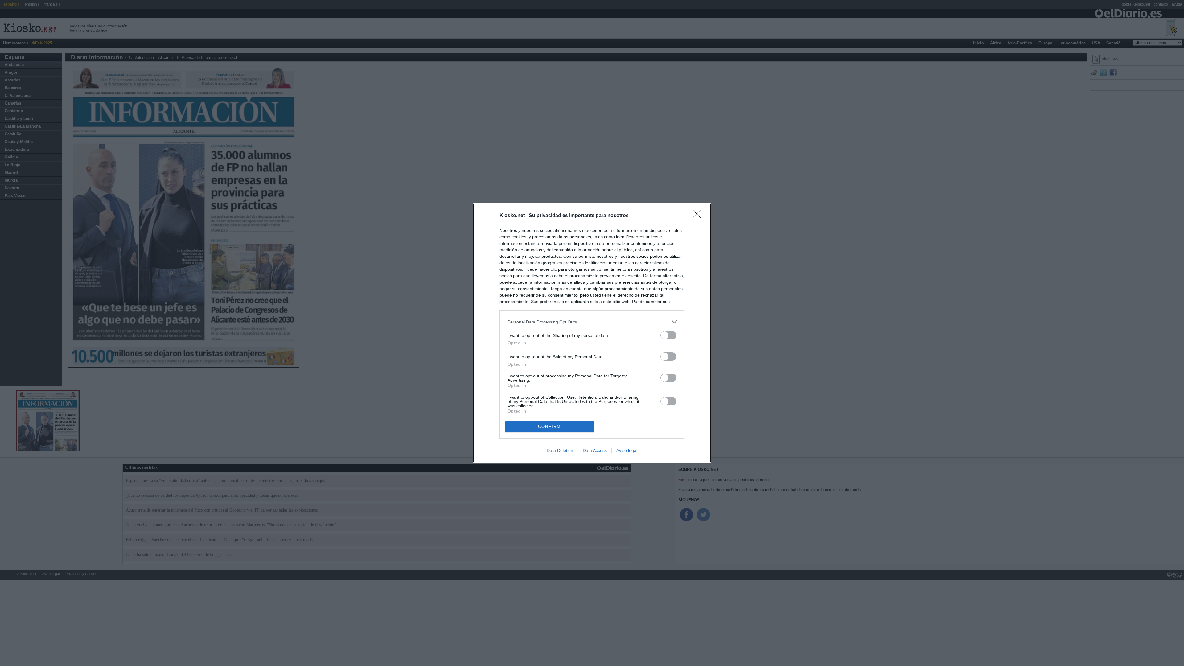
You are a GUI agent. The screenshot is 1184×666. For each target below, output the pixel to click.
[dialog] (592, 333)
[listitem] (592, 322)
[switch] (668, 335)
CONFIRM (549, 426)
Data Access (595, 450)
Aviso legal (626, 450)
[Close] (699, 216)
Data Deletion (560, 450)
